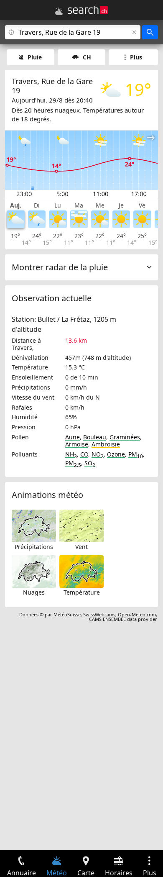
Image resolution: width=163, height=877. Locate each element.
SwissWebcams (99, 614)
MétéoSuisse (67, 614)
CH (87, 57)
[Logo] (88, 10)
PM (135, 454)
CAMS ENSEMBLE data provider (123, 619)
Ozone (116, 454)
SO (89, 463)
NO (98, 454)
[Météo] (59, 11)
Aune (72, 437)
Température (82, 592)
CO (84, 454)
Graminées (125, 437)
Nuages (34, 592)
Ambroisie (106, 444)
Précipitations (34, 547)
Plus (136, 57)
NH (71, 454)
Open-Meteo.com (137, 614)
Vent (81, 547)
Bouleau (94, 437)
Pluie (35, 57)
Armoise (76, 444)
